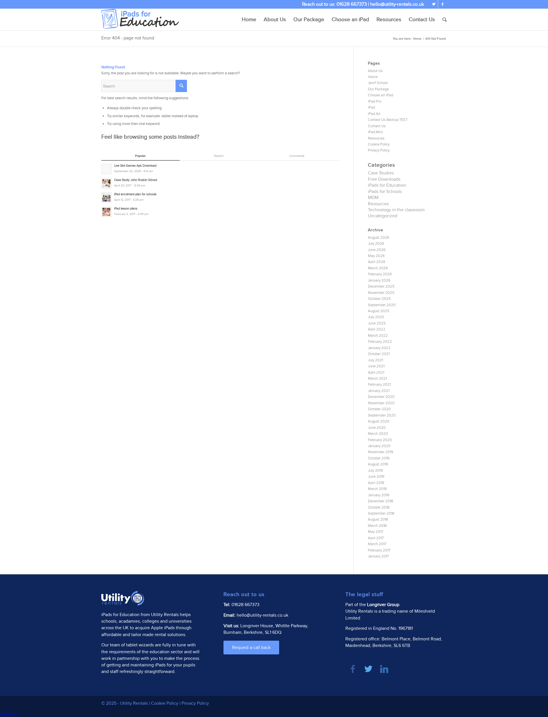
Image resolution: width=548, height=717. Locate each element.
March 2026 (378, 268)
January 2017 (378, 556)
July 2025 (376, 317)
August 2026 (378, 237)
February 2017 (379, 550)
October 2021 (379, 354)
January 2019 (378, 495)
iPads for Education (387, 185)
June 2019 (376, 476)
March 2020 (378, 433)
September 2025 (382, 305)
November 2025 (381, 292)
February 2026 (380, 274)
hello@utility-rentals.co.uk (397, 4)
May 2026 (376, 256)
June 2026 (377, 250)
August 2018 (378, 519)
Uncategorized (382, 216)
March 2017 (377, 544)
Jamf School (378, 83)
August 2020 (378, 421)
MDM (373, 197)
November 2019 (380, 452)
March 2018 (377, 525)
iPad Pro (374, 101)
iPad (371, 107)
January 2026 (379, 280)
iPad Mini (375, 132)
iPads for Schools (385, 191)
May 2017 (375, 531)
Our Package (378, 89)
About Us (375, 71)
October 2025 (379, 298)
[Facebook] (442, 4)
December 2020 (381, 397)
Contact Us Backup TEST (388, 119)
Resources (376, 138)
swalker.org (9, 713)
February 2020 (380, 440)
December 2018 (380, 501)
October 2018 (379, 507)
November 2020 (381, 403)
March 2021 (377, 378)
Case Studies (381, 173)
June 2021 (376, 366)
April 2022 (376, 329)
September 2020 (382, 415)
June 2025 (377, 323)
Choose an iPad (380, 95)
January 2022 (379, 348)
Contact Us (377, 126)
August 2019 (378, 464)
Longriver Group (383, 605)
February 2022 (380, 341)
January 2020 (379, 446)
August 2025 (378, 311)
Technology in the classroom (396, 210)
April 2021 (376, 372)
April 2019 (376, 483)
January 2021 (378, 391)
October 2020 (379, 409)
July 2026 (376, 243)
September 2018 (381, 513)
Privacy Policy (379, 150)
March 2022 (378, 335)
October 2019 (379, 458)
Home (417, 38)
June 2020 (377, 427)
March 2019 (377, 489)
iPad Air (374, 113)
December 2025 (381, 286)
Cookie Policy (379, 144)
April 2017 (376, 538)
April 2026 (376, 262)
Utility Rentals (165, 615)
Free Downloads (384, 179)
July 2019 (375, 470)
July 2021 (375, 360)
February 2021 (379, 384)
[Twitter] (434, 4)
